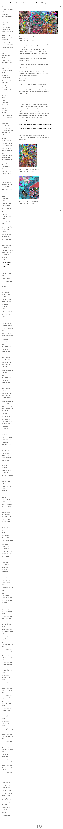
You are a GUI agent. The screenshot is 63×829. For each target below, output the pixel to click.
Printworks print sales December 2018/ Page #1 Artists (7, 624)
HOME (3, 6)
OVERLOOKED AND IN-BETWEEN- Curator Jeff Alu (7, 481)
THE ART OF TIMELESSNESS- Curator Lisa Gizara (6, 499)
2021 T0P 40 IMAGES (7, 778)
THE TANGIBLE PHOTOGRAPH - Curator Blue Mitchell (7, 455)
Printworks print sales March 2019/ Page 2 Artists (7, 670)
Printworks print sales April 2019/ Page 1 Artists (7, 677)
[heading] (6, 3)
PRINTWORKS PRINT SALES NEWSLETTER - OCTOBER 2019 (7, 351)
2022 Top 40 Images (7, 772)
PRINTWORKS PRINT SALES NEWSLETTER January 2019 (7, 401)
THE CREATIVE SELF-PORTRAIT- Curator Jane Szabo (7, 575)
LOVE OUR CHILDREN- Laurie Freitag (6, 216)
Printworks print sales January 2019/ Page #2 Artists (7, 644)
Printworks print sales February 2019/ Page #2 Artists (7, 657)
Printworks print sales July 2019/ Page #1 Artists (7, 703)
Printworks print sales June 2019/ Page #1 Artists (7, 690)
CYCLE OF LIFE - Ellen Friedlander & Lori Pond (7, 173)
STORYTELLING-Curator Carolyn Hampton (6, 582)
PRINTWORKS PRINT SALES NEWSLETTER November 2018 (7, 415)
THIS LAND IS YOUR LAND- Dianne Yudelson (7, 264)
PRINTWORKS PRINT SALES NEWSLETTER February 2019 (7, 388)
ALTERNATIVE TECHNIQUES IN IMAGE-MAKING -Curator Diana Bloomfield (6, 464)
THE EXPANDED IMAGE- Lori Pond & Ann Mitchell (7, 37)
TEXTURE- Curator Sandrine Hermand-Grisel (7, 521)
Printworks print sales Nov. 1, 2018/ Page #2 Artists (7, 618)
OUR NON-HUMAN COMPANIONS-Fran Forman (7, 210)
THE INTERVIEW (6, 278)
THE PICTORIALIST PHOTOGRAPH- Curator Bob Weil (7, 428)
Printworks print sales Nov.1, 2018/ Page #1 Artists (7, 611)
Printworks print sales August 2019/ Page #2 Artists (7, 729)
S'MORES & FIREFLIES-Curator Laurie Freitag (6, 546)
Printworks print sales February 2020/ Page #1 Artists (7, 760)
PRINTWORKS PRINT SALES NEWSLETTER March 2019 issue (7, 395)
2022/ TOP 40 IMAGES (7, 194)
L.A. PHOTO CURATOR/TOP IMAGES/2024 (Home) (7, 87)
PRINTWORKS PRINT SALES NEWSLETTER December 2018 (7, 408)
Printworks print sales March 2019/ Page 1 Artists (7, 664)
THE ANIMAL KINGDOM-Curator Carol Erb (6, 444)
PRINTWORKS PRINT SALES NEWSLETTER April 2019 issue (7, 382)
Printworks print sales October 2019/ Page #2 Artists (7, 736)
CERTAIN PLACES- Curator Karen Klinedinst (6, 488)
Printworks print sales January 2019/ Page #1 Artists (7, 637)
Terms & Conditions (6, 815)
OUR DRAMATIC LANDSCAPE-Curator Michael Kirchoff (7, 421)
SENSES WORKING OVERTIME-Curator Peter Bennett (7, 506)
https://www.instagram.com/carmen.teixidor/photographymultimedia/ (34, 124)
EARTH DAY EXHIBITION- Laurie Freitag (7, 198)
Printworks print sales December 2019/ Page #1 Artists (7, 743)
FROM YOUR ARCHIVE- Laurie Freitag (6, 22)
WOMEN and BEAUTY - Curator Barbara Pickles (7, 589)
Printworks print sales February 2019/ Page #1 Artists (7, 651)
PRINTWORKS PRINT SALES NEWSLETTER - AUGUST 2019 (7, 357)
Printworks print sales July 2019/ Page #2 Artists (7, 710)
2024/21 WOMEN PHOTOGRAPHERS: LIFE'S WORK (7, 102)
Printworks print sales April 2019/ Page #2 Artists (7, 683)
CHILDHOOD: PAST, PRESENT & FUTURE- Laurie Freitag (7, 245)
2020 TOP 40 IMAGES (7, 790)
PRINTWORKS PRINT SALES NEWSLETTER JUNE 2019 (7, 370)
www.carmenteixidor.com (25, 120)
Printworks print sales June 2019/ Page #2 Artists (7, 697)
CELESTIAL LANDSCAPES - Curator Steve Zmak (7, 595)
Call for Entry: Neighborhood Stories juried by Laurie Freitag (7, 16)
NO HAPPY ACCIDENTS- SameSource (5, 288)
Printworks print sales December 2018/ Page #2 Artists (7, 631)
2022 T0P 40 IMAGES (7, 775)
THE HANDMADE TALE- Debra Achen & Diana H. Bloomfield (7, 138)
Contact (4, 812)
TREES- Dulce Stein (7, 311)
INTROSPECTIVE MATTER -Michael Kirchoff (6, 294)
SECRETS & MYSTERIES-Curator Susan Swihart (7, 569)
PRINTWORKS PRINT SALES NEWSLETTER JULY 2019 (7, 364)
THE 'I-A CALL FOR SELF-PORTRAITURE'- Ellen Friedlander (7, 184)
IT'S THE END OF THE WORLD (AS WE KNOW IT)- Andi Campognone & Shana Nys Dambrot (7, 79)
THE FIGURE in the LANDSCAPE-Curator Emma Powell (7, 562)
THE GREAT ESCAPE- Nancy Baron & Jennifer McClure (7, 62)
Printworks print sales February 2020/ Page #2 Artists (7, 767)
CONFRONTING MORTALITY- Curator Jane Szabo (7, 339)
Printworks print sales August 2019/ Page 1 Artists (7, 716)
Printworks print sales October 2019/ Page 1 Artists (7, 723)
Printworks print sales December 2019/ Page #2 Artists (7, 749)
